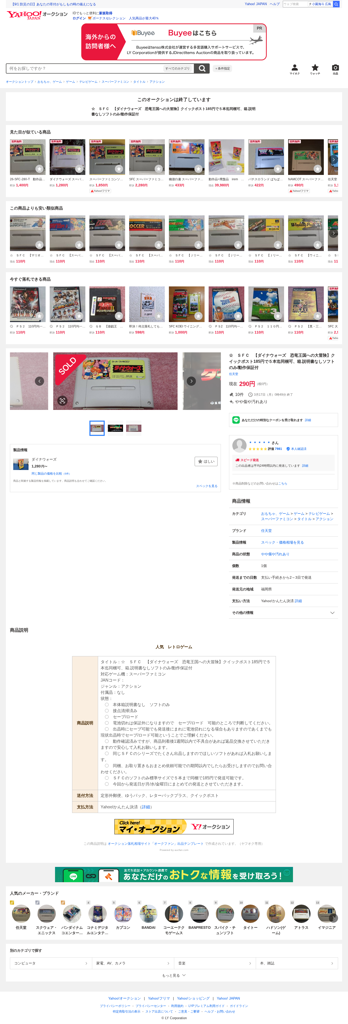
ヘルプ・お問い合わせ (220, 1011)
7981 (278, 449)
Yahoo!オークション (124, 998)
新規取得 (105, 13)
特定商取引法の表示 (126, 1011)
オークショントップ (19, 82)
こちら (282, 483)
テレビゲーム (88, 82)
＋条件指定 (222, 68)
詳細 (308, 420)
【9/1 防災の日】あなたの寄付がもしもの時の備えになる (53, 4)
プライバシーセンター (151, 1006)
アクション (157, 82)
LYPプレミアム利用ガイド (207, 1006)
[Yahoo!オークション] (38, 12)
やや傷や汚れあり (275, 554)
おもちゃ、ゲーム (49, 82)
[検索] (336, 4)
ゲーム (70, 82)
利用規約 (177, 1006)
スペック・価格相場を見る (282, 542)
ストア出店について (159, 1011)
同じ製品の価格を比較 (51, 473)
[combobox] (84, 68)
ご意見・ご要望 (188, 1011)
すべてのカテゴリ (177, 68)
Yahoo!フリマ (159, 998)
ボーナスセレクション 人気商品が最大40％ (125, 18)
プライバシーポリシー (115, 1006)
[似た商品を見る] (62, 401)
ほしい (209, 461)
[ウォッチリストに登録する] (39, 169)
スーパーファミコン (115, 82)
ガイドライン (239, 1006)
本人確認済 (298, 449)
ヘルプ (275, 4)
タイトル (139, 82)
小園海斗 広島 (321, 4)
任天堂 (233, 374)
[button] (283, 612)
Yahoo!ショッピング (193, 998)
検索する (202, 68)
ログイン (79, 18)
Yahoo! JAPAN (256, 4)
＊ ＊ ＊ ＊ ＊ (260, 443)
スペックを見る (207, 486)
